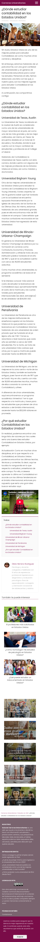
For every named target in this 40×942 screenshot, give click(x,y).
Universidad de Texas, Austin (21, 530)
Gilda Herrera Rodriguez (23, 564)
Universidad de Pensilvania (16, 543)
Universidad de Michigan (15, 546)
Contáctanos (7, 914)
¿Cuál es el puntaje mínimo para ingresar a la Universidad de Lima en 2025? (18, 861)
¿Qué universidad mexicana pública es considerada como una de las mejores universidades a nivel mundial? (16, 867)
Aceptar (20, 937)
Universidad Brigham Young (21, 534)
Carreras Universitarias (14, 2)
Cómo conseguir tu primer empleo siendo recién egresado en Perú (17, 856)
